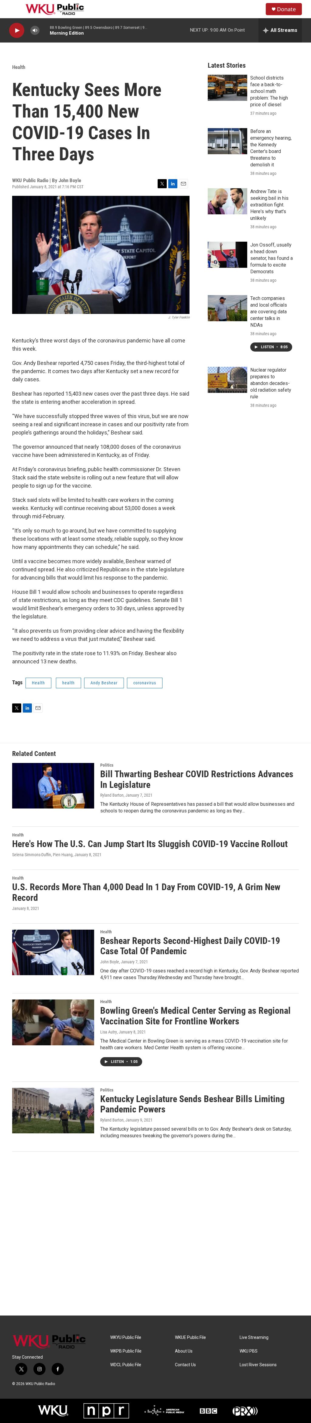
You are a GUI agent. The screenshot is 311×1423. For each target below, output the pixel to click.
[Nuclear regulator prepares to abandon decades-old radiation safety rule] (227, 380)
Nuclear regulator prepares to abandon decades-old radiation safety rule (270, 383)
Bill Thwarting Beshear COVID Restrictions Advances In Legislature (196, 779)
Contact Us (185, 1365)
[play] (17, 30)
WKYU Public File (125, 1337)
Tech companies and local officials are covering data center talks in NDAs (268, 311)
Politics (106, 765)
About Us (184, 1351)
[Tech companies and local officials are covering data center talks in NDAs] (227, 308)
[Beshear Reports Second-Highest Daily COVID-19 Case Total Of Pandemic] (53, 952)
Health (18, 67)
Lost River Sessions (258, 1365)
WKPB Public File (126, 1351)
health (68, 682)
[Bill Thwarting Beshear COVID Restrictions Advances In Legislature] (53, 786)
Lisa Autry (108, 1032)
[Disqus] (155, 1233)
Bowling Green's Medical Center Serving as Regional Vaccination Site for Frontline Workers (195, 1015)
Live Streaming (254, 1337)
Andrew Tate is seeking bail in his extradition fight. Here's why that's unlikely (269, 205)
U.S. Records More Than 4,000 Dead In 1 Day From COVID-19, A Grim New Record (146, 892)
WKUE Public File (190, 1337)
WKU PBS (249, 1351)
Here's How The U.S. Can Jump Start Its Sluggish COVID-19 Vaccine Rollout (150, 844)
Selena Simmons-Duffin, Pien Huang (42, 854)
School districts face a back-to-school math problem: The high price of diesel (269, 91)
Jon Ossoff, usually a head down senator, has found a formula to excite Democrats (271, 258)
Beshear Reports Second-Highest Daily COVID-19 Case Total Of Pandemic (190, 946)
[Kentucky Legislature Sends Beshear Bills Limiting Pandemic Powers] (53, 1110)
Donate (286, 9)
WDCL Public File (125, 1365)
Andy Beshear (104, 682)
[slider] (45, 30)
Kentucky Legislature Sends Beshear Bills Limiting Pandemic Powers (192, 1104)
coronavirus (144, 682)
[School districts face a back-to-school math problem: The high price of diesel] (227, 88)
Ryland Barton (112, 795)
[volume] (35, 30)
